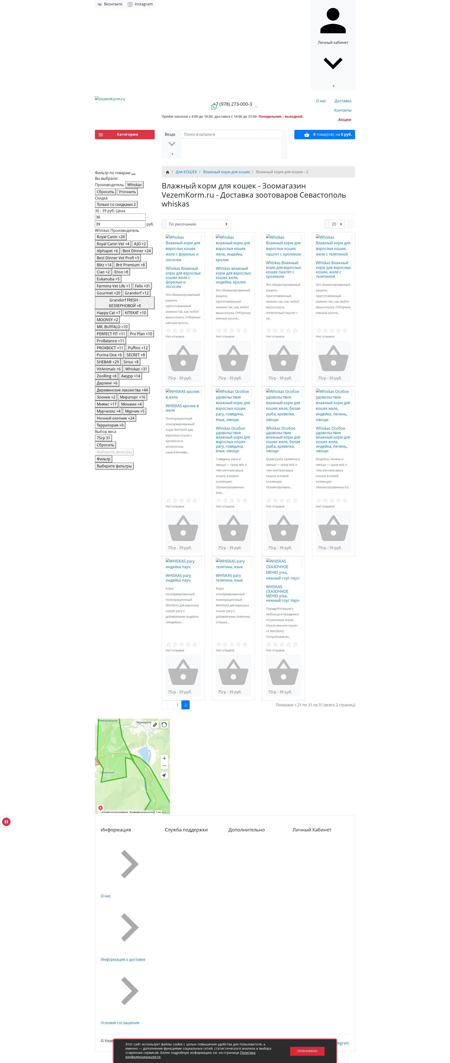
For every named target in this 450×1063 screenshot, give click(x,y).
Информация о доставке (123, 959)
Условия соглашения (120, 1022)
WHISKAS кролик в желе (182, 408)
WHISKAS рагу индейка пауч (178, 577)
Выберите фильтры (114, 451)
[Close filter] (133, 174)
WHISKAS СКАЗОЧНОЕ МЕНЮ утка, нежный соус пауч (282, 593)
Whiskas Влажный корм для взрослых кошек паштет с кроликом (283, 269)
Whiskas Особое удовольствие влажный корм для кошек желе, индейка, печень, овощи (333, 439)
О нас (321, 100)
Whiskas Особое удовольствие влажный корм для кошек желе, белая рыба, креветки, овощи (283, 439)
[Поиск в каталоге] (284, 144)
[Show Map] (6, 822)
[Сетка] (353, 224)
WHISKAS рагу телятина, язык (229, 577)
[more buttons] (202, 238)
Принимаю (307, 1051)
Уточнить (127, 191)
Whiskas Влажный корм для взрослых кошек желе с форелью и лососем (183, 277)
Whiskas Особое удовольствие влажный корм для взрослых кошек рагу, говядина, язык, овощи (233, 439)
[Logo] (125, 99)
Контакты (342, 110)
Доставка (343, 100)
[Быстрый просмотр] (201, 238)
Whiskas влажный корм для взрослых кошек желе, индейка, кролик (233, 275)
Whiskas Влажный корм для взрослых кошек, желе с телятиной (333, 269)
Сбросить (105, 191)
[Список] (349, 224)
